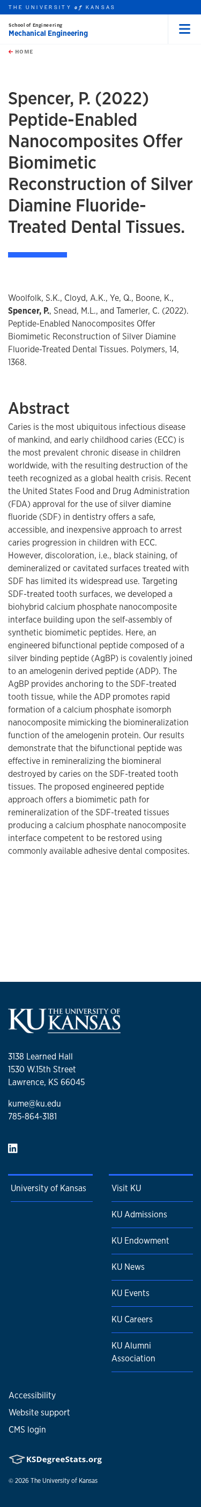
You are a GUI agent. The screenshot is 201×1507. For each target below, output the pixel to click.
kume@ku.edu (34, 1103)
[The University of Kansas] (64, 1028)
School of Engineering (36, 24)
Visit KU (126, 1188)
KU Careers (132, 1319)
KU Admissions (139, 1214)
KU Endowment (140, 1240)
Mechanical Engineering (48, 33)
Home (23, 51)
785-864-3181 (32, 1116)
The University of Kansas (64, 1480)
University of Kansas (48, 1188)
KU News (128, 1267)
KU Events (130, 1293)
